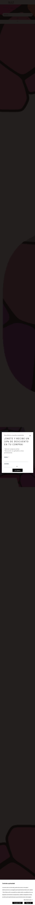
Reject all (28, 903)
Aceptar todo (17, 903)
